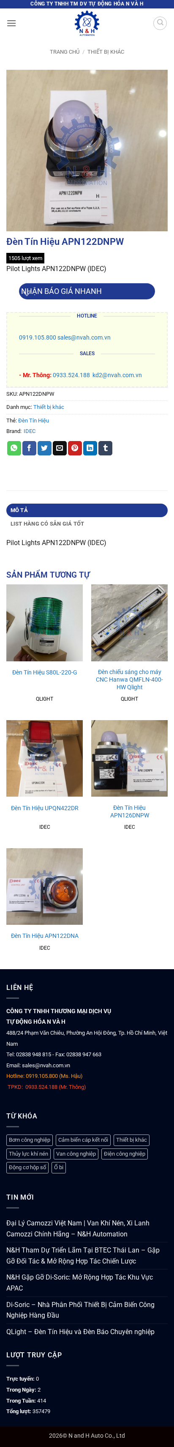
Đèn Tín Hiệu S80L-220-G (44, 672)
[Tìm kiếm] (160, 23)
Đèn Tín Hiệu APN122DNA (45, 935)
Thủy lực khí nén (28, 1154)
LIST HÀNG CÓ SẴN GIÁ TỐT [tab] (47, 524)
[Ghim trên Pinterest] (75, 448)
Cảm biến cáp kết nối (83, 1140)
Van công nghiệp (76, 1154)
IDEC (29, 431)
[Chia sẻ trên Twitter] (45, 448)
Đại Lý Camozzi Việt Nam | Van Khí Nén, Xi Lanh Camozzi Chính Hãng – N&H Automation (78, 1228)
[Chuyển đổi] (27, 294)
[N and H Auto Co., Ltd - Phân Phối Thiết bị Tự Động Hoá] (87, 23)
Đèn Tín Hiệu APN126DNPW (129, 811)
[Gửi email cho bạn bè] (60, 448)
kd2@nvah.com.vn (117, 375)
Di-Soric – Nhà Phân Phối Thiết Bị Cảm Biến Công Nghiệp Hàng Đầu (80, 1310)
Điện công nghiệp (124, 1154)
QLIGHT (44, 699)
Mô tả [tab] (19, 510)
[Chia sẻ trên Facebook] (29, 448)
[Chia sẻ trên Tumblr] (105, 448)
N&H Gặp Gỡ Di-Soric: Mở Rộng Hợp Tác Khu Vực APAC (79, 1282)
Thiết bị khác (105, 52)
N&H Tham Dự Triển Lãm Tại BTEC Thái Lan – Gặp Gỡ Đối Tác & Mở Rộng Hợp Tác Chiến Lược (83, 1255)
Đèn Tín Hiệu (33, 420)
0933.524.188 (71, 375)
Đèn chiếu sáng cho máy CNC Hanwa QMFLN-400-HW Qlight (129, 679)
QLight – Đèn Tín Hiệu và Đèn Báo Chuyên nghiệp (80, 1332)
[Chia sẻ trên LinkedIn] (90, 448)
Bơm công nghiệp (29, 1140)
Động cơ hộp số (27, 1167)
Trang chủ (64, 52)
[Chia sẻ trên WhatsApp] (14, 448)
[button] (11, 23)
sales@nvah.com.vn (84, 337)
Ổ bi (58, 1167)
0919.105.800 (37, 337)
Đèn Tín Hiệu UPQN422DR (45, 808)
